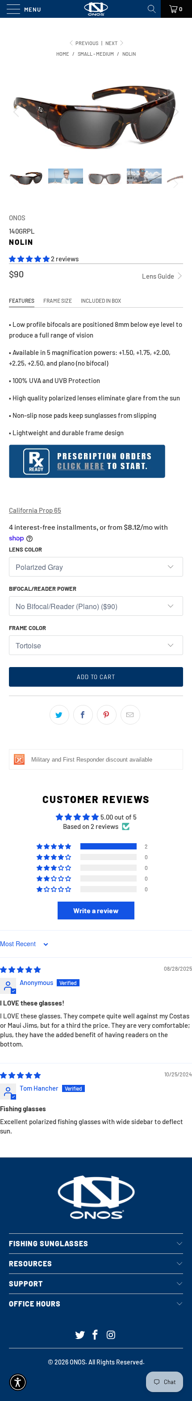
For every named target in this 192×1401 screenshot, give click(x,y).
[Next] (175, 111)
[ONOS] (96, 9)
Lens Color (25, 549)
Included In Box (101, 300)
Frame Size (57, 300)
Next (111, 43)
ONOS (17, 218)
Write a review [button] (96, 910)
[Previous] (17, 111)
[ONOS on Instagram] (111, 1335)
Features (21, 300)
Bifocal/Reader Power (42, 588)
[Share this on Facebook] (83, 715)
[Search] (152, 9)
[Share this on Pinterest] (107, 715)
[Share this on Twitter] (59, 715)
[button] (29, 259)
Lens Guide (158, 276)
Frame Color (27, 627)
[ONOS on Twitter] (80, 1335)
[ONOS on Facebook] (95, 1335)
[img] (20, 969)
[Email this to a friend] (130, 715)
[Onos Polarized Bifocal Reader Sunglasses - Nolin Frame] (87, 475)
